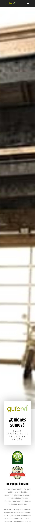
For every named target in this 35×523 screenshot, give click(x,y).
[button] (27, 3)
